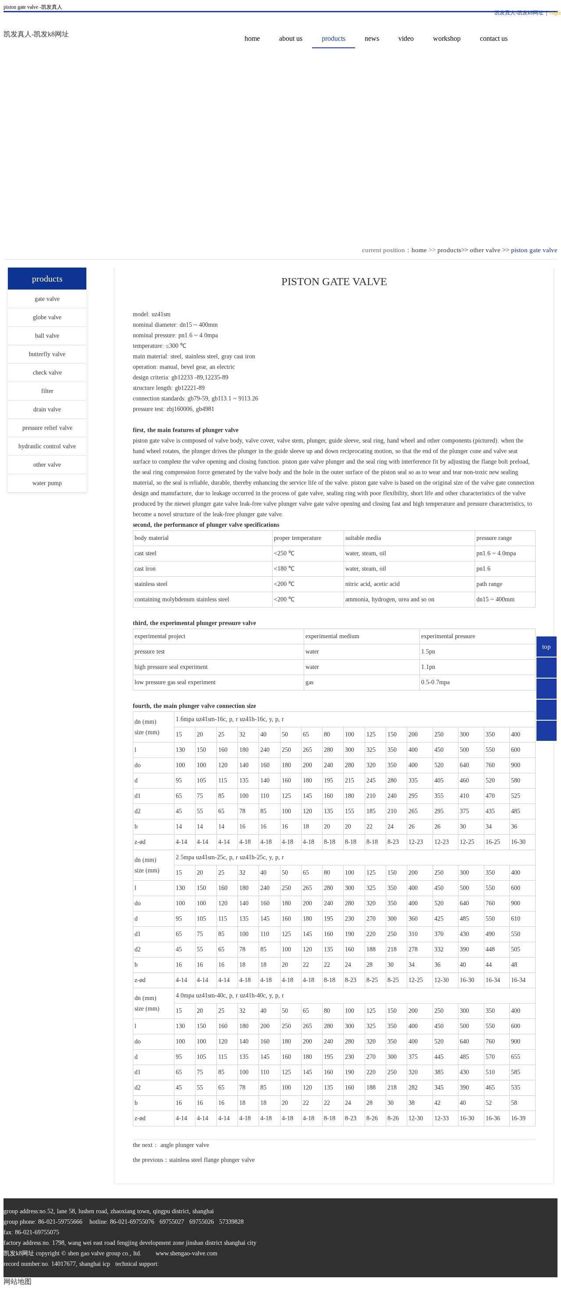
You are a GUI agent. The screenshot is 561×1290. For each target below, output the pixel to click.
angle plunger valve (184, 1145)
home (252, 38)
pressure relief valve (47, 428)
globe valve (47, 317)
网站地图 (18, 1281)
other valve (485, 250)
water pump (47, 483)
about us (290, 38)
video (406, 38)
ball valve (47, 335)
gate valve (47, 299)
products (333, 38)
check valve (47, 372)
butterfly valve (47, 354)
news (372, 38)
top (546, 646)
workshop (447, 38)
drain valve (47, 409)
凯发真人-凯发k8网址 (518, 13)
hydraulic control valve (47, 446)
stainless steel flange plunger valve (212, 1160)
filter (47, 391)
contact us (494, 38)
